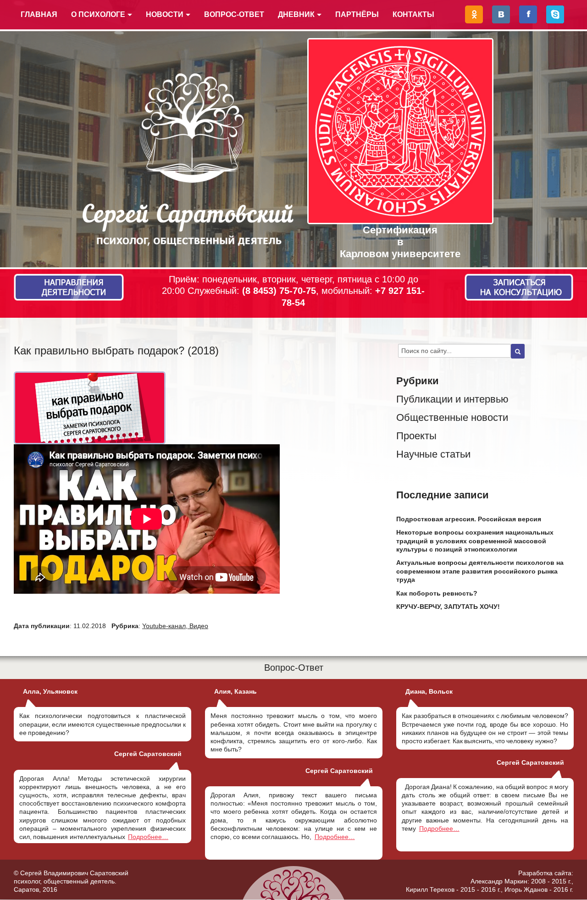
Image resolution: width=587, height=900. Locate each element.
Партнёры (357, 14)
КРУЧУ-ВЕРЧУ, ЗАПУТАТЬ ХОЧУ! (448, 606)
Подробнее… (148, 836)
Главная (39, 14)
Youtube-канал (164, 625)
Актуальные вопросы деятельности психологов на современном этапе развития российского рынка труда (480, 571)
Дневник (296, 14)
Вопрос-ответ (234, 14)
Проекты (416, 436)
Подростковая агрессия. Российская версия (468, 519)
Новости (164, 14)
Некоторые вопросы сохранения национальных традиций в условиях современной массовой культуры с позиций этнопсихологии (475, 540)
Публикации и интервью (452, 399)
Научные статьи (433, 454)
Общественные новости (452, 417)
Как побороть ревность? (436, 593)
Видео (198, 625)
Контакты (413, 14)
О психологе (98, 14)
